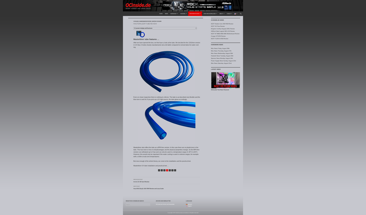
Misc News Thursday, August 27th (221, 51)
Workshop (173, 13)
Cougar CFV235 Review (218, 36)
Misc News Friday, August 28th (220, 48)
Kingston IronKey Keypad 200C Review (223, 28)
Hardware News (217, 44)
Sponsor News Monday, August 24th (222, 58)
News (166, 13)
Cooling (136, 21)
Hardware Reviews (194, 13)
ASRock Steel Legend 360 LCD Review (223, 31)
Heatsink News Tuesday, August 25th (222, 56)
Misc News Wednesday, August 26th (222, 53)
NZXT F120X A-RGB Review (219, 38)
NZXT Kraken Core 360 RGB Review (222, 24)
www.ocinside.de (184, 212)
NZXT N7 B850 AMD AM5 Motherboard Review (225, 33)
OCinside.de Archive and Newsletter (165, 204)
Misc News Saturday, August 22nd (221, 63)
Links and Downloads (209, 13)
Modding (182, 13)
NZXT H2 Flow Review (218, 26)
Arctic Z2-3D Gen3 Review (141, 180)
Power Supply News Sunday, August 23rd (223, 61)
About (221, 13)
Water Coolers (156, 21)
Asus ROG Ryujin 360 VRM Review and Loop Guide (148, 187)
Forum (229, 13)
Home (161, 13)
